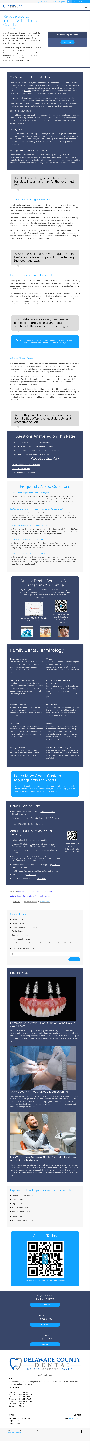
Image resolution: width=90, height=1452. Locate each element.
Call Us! (81, 2)
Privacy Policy (11, 1432)
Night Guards (17, 1204)
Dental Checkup (18, 923)
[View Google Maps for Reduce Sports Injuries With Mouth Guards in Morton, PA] (34, 616)
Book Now (67, 42)
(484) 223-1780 (20, 58)
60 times (27, 91)
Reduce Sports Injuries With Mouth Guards (35, 891)
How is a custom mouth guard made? (26, 465)
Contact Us (45, 1344)
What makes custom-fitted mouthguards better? (30, 454)
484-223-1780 (64, 789)
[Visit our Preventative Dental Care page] (45, 636)
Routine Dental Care (20, 1207)
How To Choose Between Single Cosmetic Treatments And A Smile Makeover (44, 1159)
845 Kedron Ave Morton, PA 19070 (52, 2)
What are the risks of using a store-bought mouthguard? (33, 446)
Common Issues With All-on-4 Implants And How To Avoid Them (42, 1024)
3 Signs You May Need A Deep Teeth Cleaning (39, 1091)
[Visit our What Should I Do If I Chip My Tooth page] (63, 636)
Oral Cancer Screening (21, 935)
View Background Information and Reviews (41, 871)
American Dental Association (47, 83)
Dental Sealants (18, 931)
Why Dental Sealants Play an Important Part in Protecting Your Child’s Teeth (42, 943)
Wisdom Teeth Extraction (22, 1211)
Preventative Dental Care (22, 939)
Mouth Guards (17, 1200)
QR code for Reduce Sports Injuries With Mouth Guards (28, 896)
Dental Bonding (18, 919)
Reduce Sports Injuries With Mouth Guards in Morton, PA (45, 343)
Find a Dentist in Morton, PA (23, 948)
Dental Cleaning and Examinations (25, 927)
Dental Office (17, 1217)
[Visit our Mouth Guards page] (27, 636)
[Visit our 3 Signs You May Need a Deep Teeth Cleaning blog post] (43, 1089)
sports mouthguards (24, 205)
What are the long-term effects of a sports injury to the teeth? (35, 450)
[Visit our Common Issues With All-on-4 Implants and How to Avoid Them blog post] (43, 1020)
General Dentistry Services (22, 1196)
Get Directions (45, 1305)
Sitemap (18, 1432)
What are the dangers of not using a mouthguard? (31, 443)
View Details (31, 875)
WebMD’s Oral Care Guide (29, 824)
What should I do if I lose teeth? (24, 473)
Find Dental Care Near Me (22, 1221)
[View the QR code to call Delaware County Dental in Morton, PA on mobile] (45, 1277)
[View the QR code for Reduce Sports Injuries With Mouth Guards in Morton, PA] (61, 611)
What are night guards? (21, 469)
